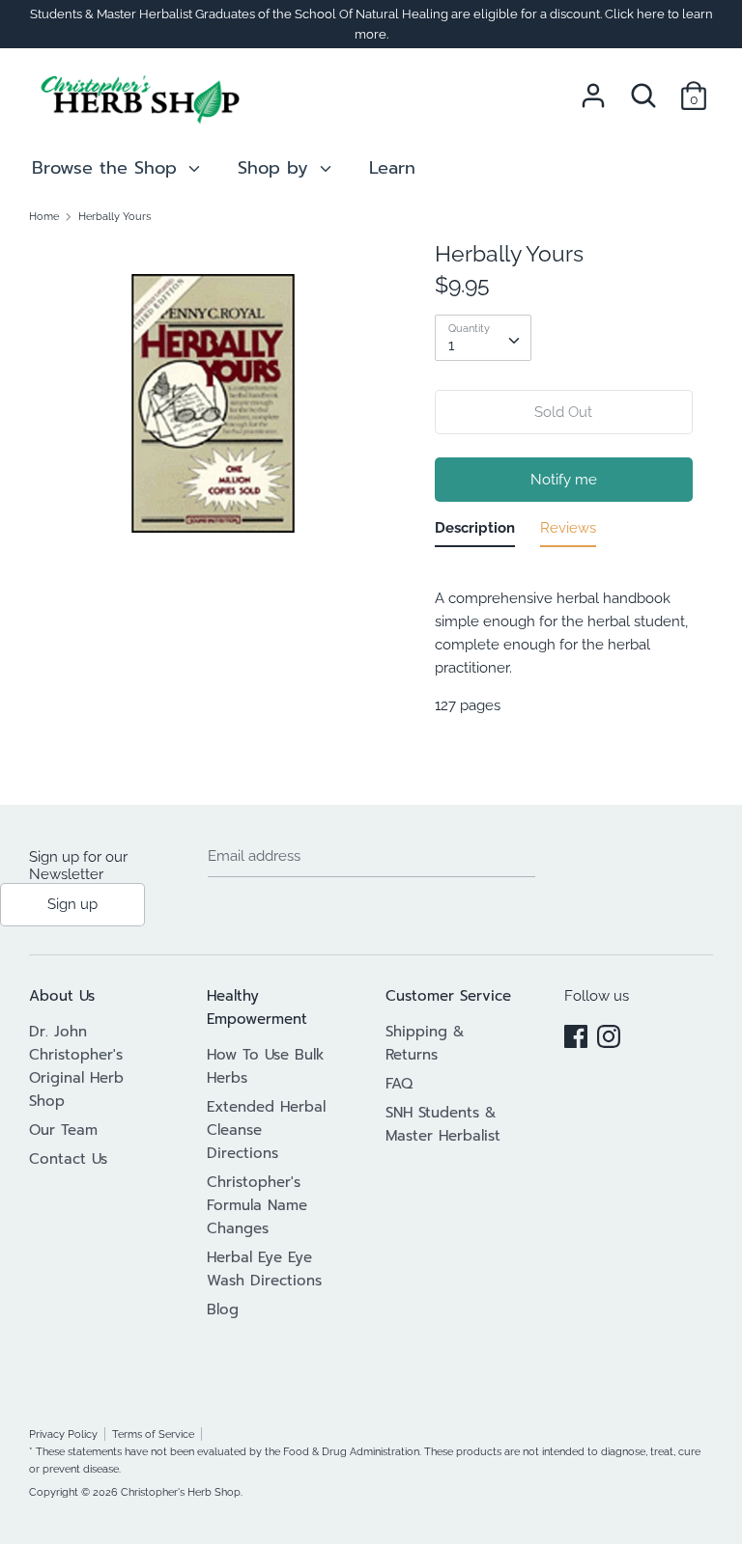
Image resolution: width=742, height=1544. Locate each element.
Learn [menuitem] (392, 167)
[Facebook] (575, 1033)
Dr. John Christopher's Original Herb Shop (76, 1066)
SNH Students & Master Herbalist (442, 1124)
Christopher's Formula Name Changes (257, 1205)
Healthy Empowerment (257, 1007)
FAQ (399, 1083)
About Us (62, 995)
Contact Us (68, 1159)
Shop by (276, 167)
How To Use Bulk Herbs (266, 1066)
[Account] (593, 87)
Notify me (563, 479)
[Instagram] (608, 1033)
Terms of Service (153, 1434)
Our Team (63, 1130)
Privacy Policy (63, 1434)
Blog (223, 1309)
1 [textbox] (451, 345)
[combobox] (483, 338)
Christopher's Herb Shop (181, 1492)
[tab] (475, 531)
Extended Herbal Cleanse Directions (266, 1130)
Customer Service (448, 995)
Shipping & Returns (425, 1043)
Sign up (72, 904)
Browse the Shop (108, 167)
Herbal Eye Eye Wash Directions (264, 1269)
